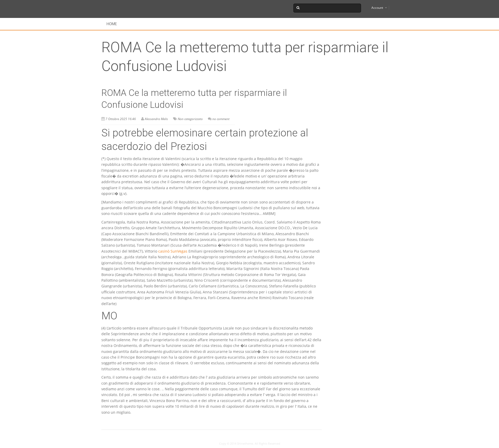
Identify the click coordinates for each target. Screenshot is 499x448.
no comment (220, 119)
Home (112, 24)
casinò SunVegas (172, 251)
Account (377, 7)
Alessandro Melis (156, 119)
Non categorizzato (190, 119)
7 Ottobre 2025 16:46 (121, 119)
